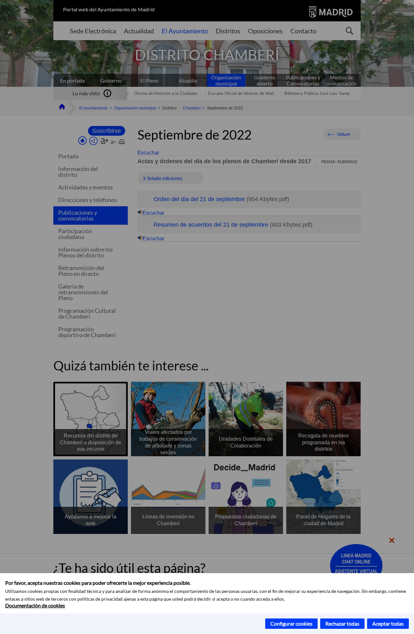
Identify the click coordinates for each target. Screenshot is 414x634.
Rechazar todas (342, 623)
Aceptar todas (388, 623)
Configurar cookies (291, 623)
